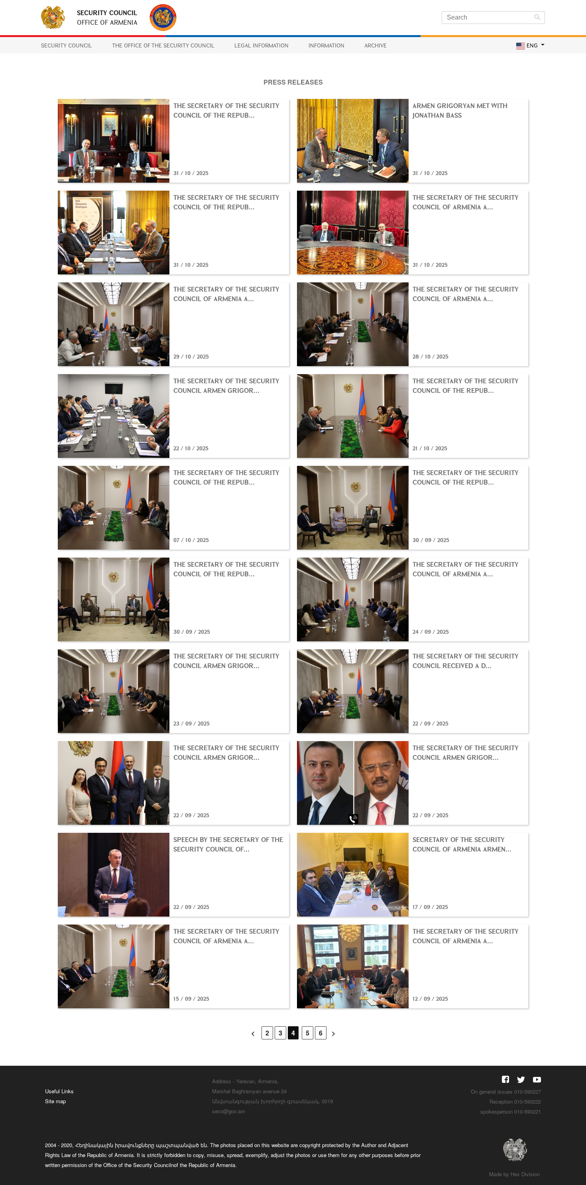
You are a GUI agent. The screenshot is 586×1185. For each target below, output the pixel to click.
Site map (55, 1101)
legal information (261, 45)
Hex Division (525, 1174)
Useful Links (59, 1091)
